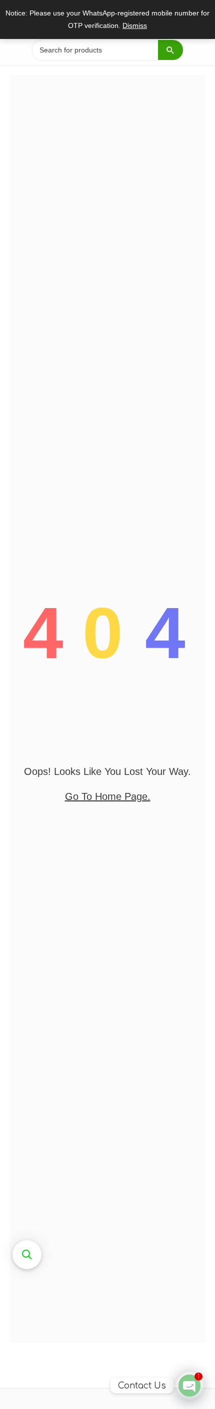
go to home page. (107, 796)
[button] (27, 1254)
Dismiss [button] (134, 25)
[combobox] (107, 50)
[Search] (170, 50)
